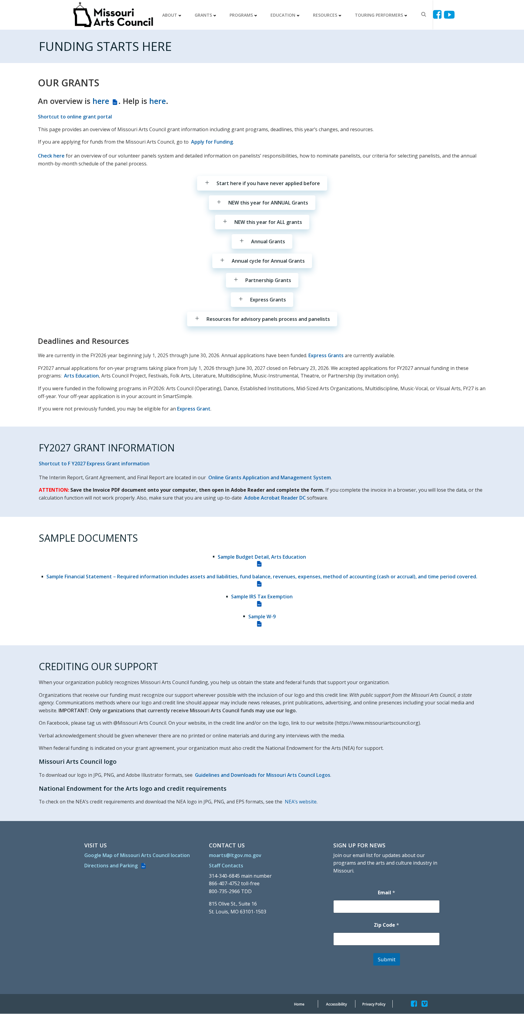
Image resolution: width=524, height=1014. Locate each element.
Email (386, 893)
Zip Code (386, 925)
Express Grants (326, 355)
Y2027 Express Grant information (110, 463)
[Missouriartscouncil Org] (112, 14)
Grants (203, 15)
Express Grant (193, 408)
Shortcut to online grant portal (75, 116)
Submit (386, 959)
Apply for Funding (212, 141)
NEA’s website (301, 801)
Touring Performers (379, 15)
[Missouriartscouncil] (438, 14)
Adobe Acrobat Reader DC (275, 497)
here (104, 101)
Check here (51, 155)
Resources (325, 15)
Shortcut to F (54, 463)
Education (282, 15)
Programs (241, 15)
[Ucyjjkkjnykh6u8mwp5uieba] (449, 14)
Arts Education (81, 375)
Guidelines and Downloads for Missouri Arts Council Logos (262, 775)
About (169, 15)
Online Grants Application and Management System (269, 477)
